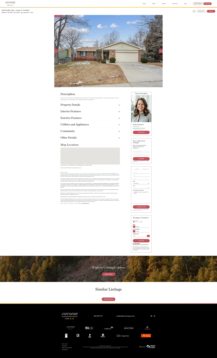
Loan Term (135, 220)
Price (134, 224)
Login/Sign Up (65, 349)
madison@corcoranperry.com (139, 128)
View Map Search (108, 299)
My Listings (135, 129)
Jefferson (72, 203)
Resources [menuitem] (175, 3)
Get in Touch (207, 3)
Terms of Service (138, 210)
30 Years (136, 221)
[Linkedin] (151, 316)
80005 (79, 203)
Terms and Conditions (67, 347)
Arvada (76, 203)
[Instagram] (154, 316)
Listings (65, 203)
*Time (134, 185)
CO (68, 203)
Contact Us (137, 169)
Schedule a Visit (145, 169)
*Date (134, 181)
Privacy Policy (65, 344)
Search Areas (108, 274)
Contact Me (141, 132)
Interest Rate (136, 234)
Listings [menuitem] (163, 3)
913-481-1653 (136, 126)
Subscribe (141, 158)
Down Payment (136, 229)
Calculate (141, 240)
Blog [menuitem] (185, 3)
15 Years (141, 221)
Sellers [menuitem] (153, 3)
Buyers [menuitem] (144, 3)
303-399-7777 (98, 316)
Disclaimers (64, 346)
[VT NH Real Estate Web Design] (147, 347)
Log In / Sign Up (197, 3)
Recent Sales (139, 129)
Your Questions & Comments (138, 190)
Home (61, 203)
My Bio (143, 129)
